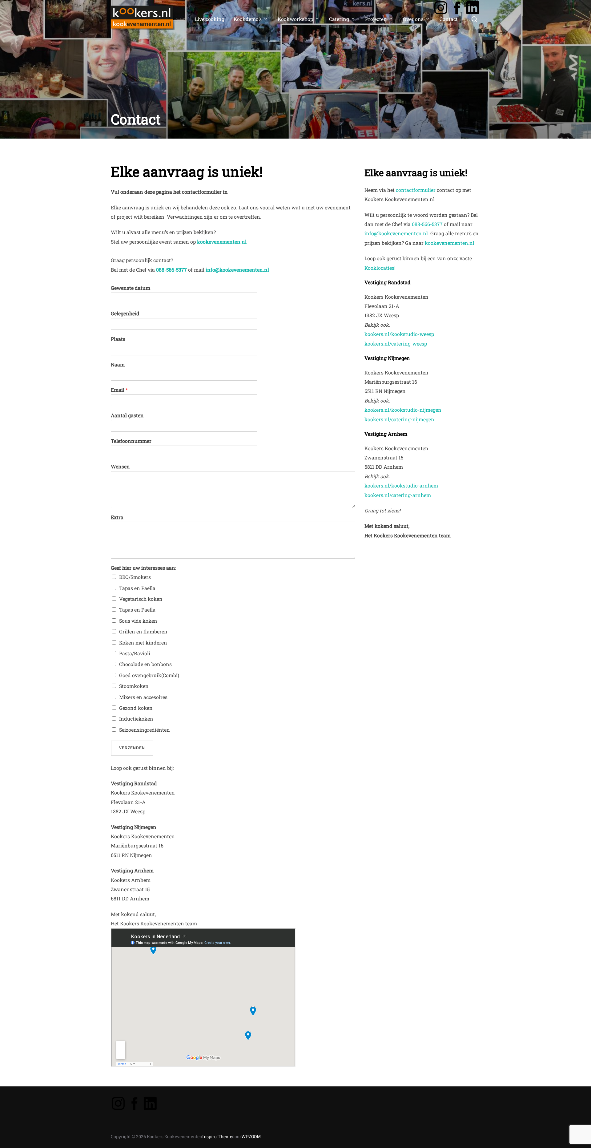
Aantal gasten (127, 415)
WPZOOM (251, 1136)
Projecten (376, 19)
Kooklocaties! (380, 268)
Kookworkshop (295, 19)
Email (119, 390)
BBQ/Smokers (135, 577)
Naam (118, 365)
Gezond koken (136, 708)
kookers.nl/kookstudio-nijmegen (402, 409)
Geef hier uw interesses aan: (143, 568)
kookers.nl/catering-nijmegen (399, 419)
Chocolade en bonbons (145, 664)
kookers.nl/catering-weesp (395, 343)
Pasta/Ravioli (134, 653)
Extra (117, 517)
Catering (339, 19)
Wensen (120, 466)
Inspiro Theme (217, 1136)
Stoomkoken (134, 686)
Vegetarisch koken (141, 599)
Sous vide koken (138, 620)
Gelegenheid (125, 313)
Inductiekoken (136, 718)
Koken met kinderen (143, 642)
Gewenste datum (130, 288)
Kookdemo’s (248, 19)
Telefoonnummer (131, 441)
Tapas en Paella (137, 588)
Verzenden (132, 748)
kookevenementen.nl (222, 241)
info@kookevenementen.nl (396, 233)
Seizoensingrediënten (144, 729)
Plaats (118, 339)
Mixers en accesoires (143, 697)
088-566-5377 (171, 269)
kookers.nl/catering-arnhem (397, 495)
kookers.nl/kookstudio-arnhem (401, 485)
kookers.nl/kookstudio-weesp (399, 334)
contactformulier (416, 190)
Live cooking (209, 19)
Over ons (413, 19)
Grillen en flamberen (143, 631)
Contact (449, 19)
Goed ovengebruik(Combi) (149, 675)
